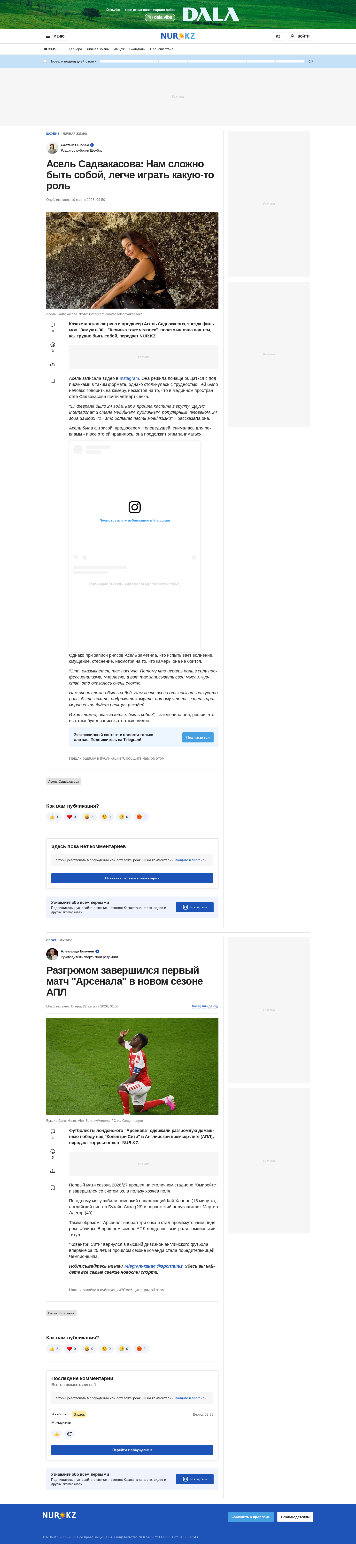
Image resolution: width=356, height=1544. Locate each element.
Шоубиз (50, 49)
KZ (278, 36)
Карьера (75, 49)
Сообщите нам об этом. (144, 758)
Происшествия (161, 49)
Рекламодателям (295, 1517)
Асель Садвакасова (63, 781)
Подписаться (198, 737)
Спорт (51, 940)
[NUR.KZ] (178, 36)
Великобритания (61, 1313)
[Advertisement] (178, 96)
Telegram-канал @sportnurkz (153, 1266)
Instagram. (130, 378)
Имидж (119, 49)
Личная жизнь (98, 49)
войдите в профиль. (191, 860)
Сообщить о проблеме (251, 1517)
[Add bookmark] (53, 381)
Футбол (66, 940)
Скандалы (137, 49)
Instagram (198, 907)
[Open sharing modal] (52, 364)
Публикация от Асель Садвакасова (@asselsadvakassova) (135, 584)
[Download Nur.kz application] (178, 14)
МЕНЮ (59, 36)
